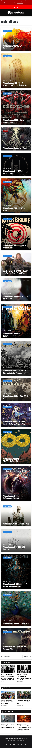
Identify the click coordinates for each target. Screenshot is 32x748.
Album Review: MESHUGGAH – (15, 585)
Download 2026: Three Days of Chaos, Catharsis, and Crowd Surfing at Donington (7, 725)
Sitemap (22, 740)
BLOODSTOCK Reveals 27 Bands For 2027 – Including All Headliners (7, 701)
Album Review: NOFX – (15, 397)
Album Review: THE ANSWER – (14, 209)
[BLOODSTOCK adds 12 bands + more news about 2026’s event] (24, 695)
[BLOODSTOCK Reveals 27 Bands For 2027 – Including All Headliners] (8, 695)
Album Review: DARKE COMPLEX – (15, 297)
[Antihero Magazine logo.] (16, 12)
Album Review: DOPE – (13, 121)
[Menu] (30, 13)
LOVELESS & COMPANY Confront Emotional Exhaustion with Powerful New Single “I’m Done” (24, 677)
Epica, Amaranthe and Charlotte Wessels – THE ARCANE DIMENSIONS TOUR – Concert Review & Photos (24, 726)
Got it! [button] (16, 7)
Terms (17, 740)
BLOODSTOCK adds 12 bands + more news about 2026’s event (23, 701)
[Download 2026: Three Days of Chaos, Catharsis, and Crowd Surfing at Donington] (8, 718)
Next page (26, 656)
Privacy (14, 740)
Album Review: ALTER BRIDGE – (14, 246)
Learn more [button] (20, 3)
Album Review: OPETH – (15, 623)
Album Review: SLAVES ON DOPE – (15, 46)
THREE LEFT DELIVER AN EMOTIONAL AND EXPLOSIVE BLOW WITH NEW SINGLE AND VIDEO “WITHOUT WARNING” (8, 677)
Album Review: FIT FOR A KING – (15, 548)
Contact (10, 740)
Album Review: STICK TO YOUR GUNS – (14, 422)
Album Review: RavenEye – (15, 147)
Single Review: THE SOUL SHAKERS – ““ (15, 271)
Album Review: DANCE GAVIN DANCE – (13, 459)
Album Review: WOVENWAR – (13, 172)
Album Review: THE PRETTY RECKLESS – (15, 84)
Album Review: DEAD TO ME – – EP (14, 371)
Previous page (7, 656)
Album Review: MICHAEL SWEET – (15, 647)
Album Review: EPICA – (13, 497)
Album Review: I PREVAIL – (13, 334)
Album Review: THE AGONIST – (16, 523)
